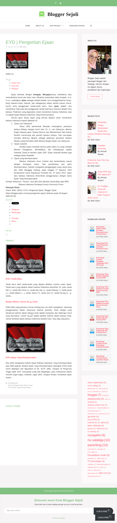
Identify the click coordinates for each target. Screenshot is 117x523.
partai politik (92, 449)
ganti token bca (104, 413)
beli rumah (97, 391)
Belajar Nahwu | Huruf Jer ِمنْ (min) (22, 302)
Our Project (55, 26)
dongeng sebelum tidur (97, 405)
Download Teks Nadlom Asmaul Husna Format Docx (102, 304)
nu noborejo (93, 431)
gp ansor (93, 416)
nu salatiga (99, 440)
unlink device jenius (94, 476)
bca (90, 391)
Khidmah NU (94, 423)
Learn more (95, 96)
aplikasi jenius (92, 388)
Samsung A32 (92, 473)
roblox (103, 467)
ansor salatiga (94, 386)
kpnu (105, 422)
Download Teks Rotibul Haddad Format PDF (102, 276)
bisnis (104, 391)
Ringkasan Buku (93, 467)
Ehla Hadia (92, 408)
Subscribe (102, 511)
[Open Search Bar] (91, 25)
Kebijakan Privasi (77, 26)
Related (15, 89)
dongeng (92, 402)
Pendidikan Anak (99, 455)
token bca (105, 473)
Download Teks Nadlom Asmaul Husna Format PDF (102, 289)
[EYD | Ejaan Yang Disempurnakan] (26, 352)
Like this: (15, 86)
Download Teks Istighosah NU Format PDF (102, 318)
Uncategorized (13, 383)
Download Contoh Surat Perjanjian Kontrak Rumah (102, 344)
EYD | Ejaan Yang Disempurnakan (21, 357)
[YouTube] (60, 3)
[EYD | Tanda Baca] (26, 273)
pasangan (101, 449)
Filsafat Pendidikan (103, 408)
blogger (94, 394)
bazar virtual (103, 388)
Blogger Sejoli (62, 14)
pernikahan (92, 458)
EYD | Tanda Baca (14, 279)
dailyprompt (96, 398)
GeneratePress (69, 491)
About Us (40, 26)
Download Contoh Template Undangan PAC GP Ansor (102, 261)
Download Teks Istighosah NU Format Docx (102, 330)
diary (107, 399)
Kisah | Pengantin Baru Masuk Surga (20, 385)
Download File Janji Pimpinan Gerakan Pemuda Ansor (102, 246)
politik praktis (101, 458)
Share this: (16, 83)
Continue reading (58, 518)
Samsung (97, 470)
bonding (105, 395)
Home (27, 26)
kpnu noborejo (96, 425)
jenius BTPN (94, 420)
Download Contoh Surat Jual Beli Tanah (102, 358)
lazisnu (92, 429)
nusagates (96, 435)
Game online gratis (94, 411)
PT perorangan (96, 461)
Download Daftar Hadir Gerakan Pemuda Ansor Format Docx (102, 230)
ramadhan (91, 464)
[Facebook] (56, 3)
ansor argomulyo (97, 382)
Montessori (102, 429)
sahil (90, 470)
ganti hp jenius (93, 413)
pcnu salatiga (92, 452)
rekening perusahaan (103, 464)
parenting (98, 445)
